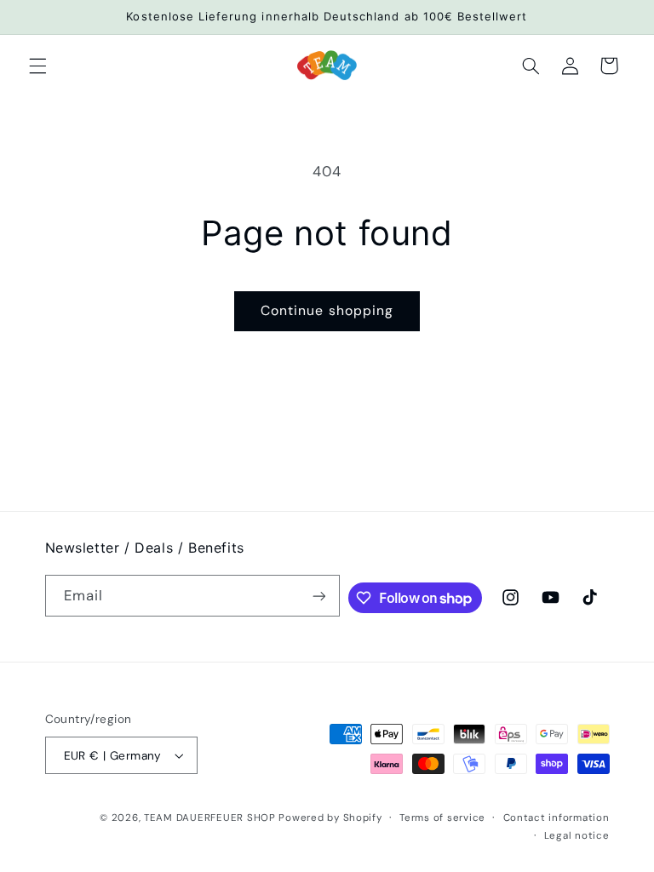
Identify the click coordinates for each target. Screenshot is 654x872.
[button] (37, 65)
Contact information (556, 818)
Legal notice (577, 835)
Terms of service (442, 818)
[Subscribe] (318, 596)
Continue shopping (327, 310)
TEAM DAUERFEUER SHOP (210, 818)
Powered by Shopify (330, 818)
